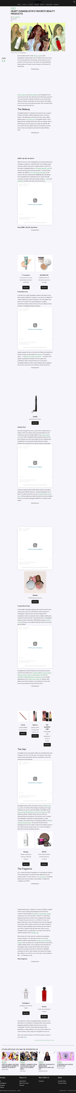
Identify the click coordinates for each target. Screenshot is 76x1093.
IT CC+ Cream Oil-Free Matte (37, 172)
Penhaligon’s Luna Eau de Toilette (41, 913)
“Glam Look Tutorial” (34, 679)
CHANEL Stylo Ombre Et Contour (31, 356)
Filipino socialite (37, 55)
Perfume (52, 1040)
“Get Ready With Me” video (42, 168)
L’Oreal (47, 179)
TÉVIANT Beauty (42, 494)
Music (19, 4)
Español (56, 4)
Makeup (48, 1040)
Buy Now (26, 287)
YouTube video (31, 119)
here (25, 1037)
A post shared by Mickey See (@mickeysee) (35, 665)
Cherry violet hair (22, 94)
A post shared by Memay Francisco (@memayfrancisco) (35, 567)
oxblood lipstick (33, 94)
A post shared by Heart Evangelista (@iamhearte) (35, 222)
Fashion (36, 4)
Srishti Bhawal (23, 52)
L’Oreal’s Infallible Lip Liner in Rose (42, 672)
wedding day (35, 932)
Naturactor (20, 181)
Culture (30, 4)
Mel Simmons (16, 17)
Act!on (24, 4)
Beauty (42, 4)
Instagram (39, 354)
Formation (49, 4)
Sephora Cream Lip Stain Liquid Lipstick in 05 (30, 675)
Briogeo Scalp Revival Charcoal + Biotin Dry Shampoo (32, 812)
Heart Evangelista (42, 1040)
